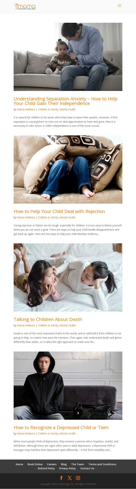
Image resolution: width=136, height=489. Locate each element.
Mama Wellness (26, 109)
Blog (64, 464)
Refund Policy (46, 468)
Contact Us (87, 468)
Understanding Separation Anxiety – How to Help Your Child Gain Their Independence (66, 100)
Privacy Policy (67, 468)
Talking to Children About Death (48, 319)
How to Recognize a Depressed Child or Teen (61, 427)
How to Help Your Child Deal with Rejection (59, 211)
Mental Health (68, 109)
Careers (51, 464)
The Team (77, 464)
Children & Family (48, 109)
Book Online (35, 464)
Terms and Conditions (102, 464)
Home (19, 464)
